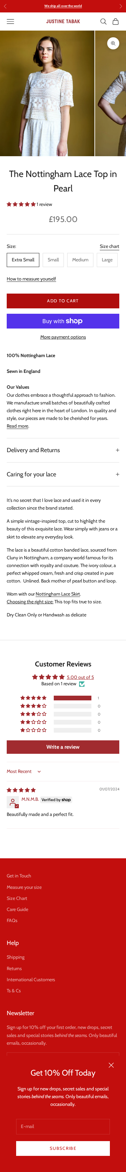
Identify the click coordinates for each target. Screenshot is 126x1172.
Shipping (16, 957)
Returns (14, 968)
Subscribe (63, 1148)
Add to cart (63, 300)
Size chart (109, 246)
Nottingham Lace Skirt (58, 594)
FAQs (12, 920)
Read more (17, 426)
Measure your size (24, 887)
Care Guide (17, 909)
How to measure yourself (31, 279)
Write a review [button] (63, 747)
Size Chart (17, 898)
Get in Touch (19, 876)
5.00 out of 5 (80, 677)
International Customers (31, 979)
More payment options (63, 337)
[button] (22, 204)
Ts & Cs (14, 991)
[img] (21, 790)
